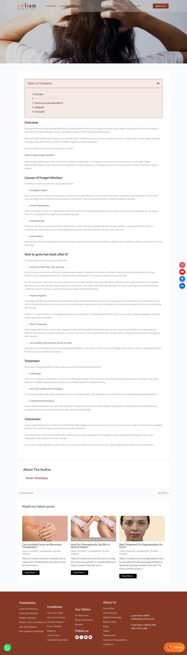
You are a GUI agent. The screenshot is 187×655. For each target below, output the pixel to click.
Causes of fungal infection (46, 98)
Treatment (39, 107)
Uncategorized (46, 551)
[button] (161, 6)
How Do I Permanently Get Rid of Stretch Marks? (90, 546)
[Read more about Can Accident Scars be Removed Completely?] (45, 528)
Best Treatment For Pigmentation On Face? (140, 546)
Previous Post (25, 493)
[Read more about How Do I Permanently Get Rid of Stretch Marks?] (93, 528)
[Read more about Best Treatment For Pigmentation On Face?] (142, 528)
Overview (38, 94)
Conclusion (39, 111)
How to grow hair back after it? (48, 103)
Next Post (164, 493)
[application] (57, 6)
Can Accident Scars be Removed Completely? (41, 546)
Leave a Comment (30, 551)
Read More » (31, 572)
